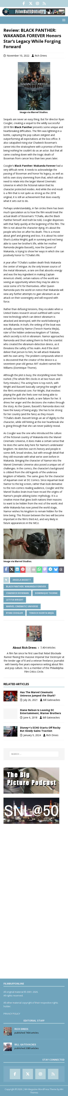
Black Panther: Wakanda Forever (26, 586)
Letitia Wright (14, 599)
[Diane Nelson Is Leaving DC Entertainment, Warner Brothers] (10, 714)
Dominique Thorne (46, 593)
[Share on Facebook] (6, 569)
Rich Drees (41, 55)
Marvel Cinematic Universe (22, 606)
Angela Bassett (22, 579)
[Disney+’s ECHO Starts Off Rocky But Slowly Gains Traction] (10, 731)
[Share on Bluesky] (56, 569)
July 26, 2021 (30, 700)
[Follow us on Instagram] (37, 3)
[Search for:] (34, 754)
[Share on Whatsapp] (39, 569)
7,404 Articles (47, 647)
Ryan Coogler (14, 613)
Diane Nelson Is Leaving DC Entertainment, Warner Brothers (40, 711)
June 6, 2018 (30, 717)
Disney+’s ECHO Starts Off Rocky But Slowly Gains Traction (40, 729)
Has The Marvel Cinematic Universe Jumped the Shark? (37, 694)
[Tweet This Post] (12, 569)
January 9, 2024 (32, 735)
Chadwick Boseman (17, 593)
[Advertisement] (34, 862)
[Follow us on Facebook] (24, 3)
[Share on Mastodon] (45, 569)
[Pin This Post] (23, 569)
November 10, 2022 (18, 55)
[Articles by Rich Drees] (7, 1033)
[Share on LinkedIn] (17, 569)
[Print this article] (34, 569)
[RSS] (44, 3)
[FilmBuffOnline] (34, 14)
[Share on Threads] (61, 569)
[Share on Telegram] (50, 569)
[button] (63, 20)
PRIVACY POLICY (11, 1013)
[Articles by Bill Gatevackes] (7, 1049)
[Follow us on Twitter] (31, 3)
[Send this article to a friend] (28, 569)
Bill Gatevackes (51, 700)
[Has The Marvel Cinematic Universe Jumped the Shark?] (10, 696)
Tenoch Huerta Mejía (41, 613)
